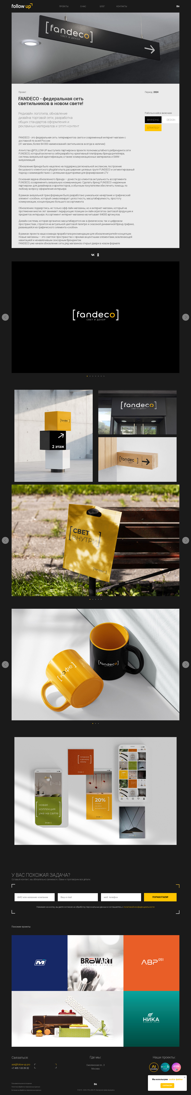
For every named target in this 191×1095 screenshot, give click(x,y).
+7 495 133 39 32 (20, 1068)
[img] (151, 1019)
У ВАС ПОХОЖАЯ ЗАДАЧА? (41, 875)
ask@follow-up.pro (21, 1064)
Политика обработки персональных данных (25, 1087)
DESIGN (171, 119)
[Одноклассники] (98, 254)
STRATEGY (153, 127)
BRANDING (153, 119)
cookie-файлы (175, 1079)
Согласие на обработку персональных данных (26, 1090)
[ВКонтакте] (92, 254)
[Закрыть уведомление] (184, 1077)
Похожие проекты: (21, 926)
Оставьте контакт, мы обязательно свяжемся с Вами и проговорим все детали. (51, 879)
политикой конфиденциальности (139, 907)
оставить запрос (45, 1066)
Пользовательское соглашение (21, 1083)
